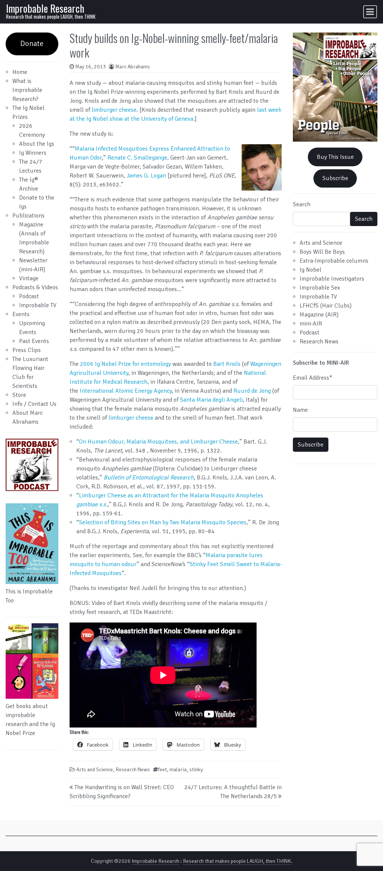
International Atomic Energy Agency (126, 391)
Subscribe (335, 178)
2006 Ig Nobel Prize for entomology (125, 364)
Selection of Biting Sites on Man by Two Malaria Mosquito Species (162, 522)
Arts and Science (94, 769)
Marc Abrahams (132, 67)
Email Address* (312, 378)
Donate (31, 43)
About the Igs (36, 144)
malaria (178, 769)
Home (19, 72)
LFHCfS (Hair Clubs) (326, 305)
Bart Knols (226, 364)
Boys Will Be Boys (322, 252)
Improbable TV (37, 305)
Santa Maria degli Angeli (211, 400)
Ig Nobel (310, 270)
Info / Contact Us (34, 404)
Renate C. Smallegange (137, 157)
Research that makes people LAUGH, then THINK (237, 861)
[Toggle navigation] (370, 11)
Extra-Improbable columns (334, 261)
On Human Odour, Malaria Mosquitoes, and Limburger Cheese (158, 441)
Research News (133, 769)
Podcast (29, 296)
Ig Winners (32, 153)
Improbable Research (45, 8)
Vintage (29, 278)
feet (162, 769)
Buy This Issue (335, 157)
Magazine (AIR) (319, 314)
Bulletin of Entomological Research (149, 477)
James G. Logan (146, 175)
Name (300, 410)
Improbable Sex (320, 287)
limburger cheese (114, 110)
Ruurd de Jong (252, 391)
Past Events (34, 341)
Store (19, 395)
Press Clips (26, 350)
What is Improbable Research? (27, 90)
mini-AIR (311, 323)
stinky (196, 769)
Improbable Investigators (332, 278)
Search (301, 204)
